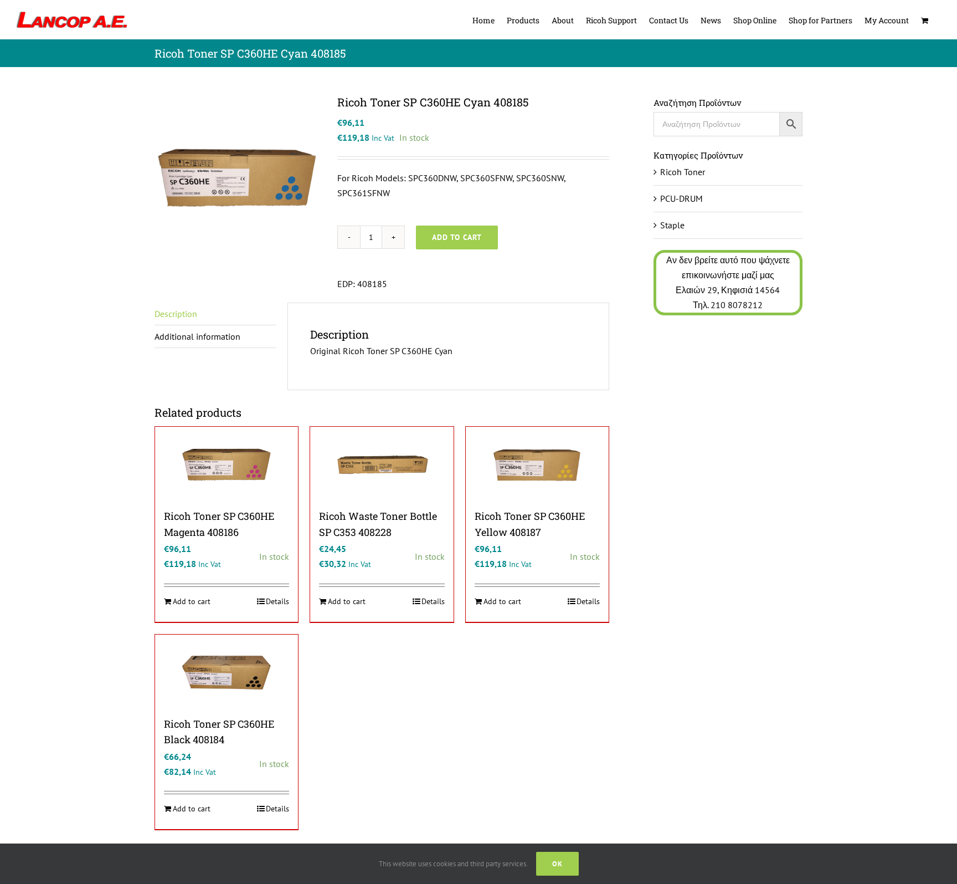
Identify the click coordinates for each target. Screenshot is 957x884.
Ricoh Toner (682, 171)
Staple (672, 225)
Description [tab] (176, 313)
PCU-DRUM (681, 198)
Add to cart (457, 237)
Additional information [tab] (197, 336)
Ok (557, 863)
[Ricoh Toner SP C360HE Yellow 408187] (537, 464)
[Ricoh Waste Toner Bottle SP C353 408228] (381, 464)
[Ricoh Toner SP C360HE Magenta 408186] (226, 464)
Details (277, 601)
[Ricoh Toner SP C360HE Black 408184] (226, 672)
